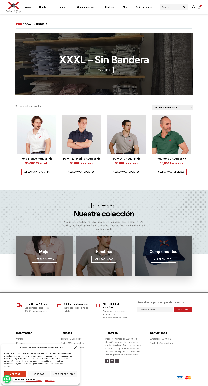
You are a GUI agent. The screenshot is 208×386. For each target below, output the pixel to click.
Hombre (43, 7)
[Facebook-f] (107, 361)
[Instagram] (112, 361)
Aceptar (15, 374)
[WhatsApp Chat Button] (7, 379)
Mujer (62, 7)
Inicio (28, 7)
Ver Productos (44, 259)
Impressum (50, 381)
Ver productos (163, 259)
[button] (75, 347)
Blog (125, 7)
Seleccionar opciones (37, 171)
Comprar (104, 69)
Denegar (38, 374)
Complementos (85, 7)
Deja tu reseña (144, 7)
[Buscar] (184, 7)
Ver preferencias (64, 374)
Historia (109, 7)
